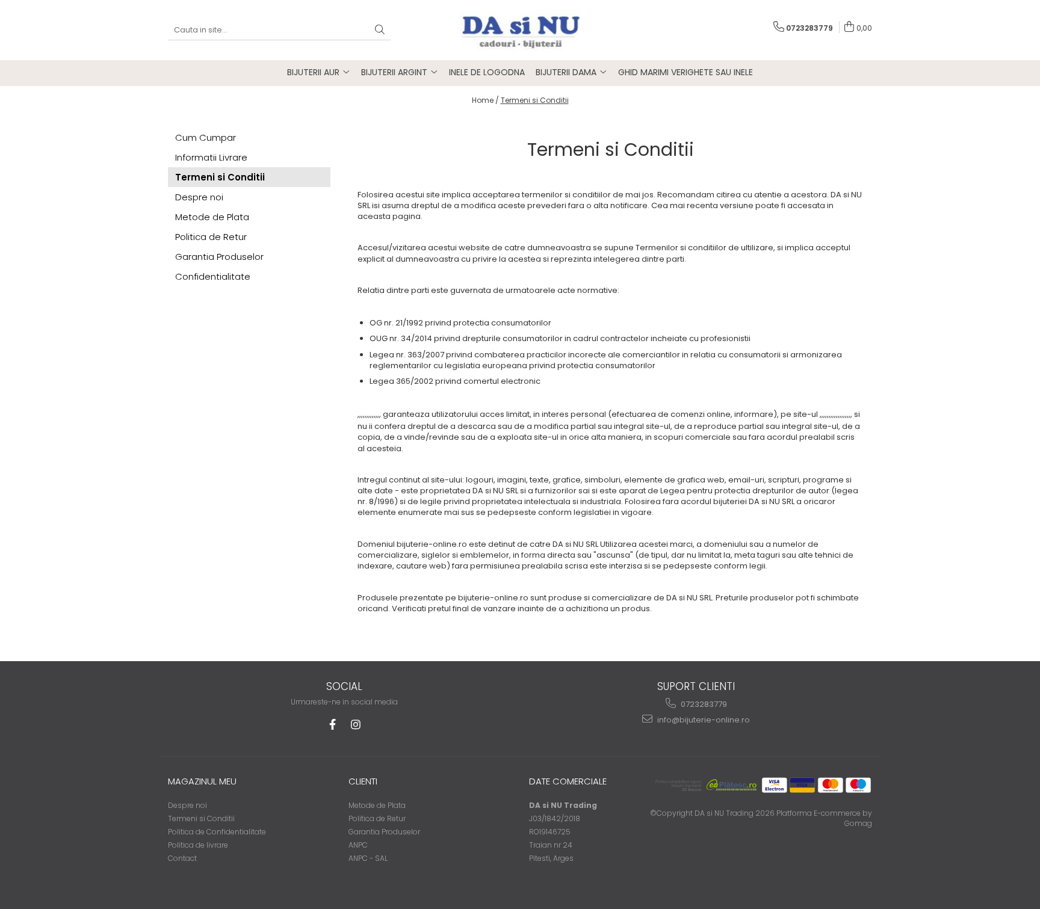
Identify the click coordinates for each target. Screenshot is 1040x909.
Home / (485, 100)
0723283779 (703, 704)
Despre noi (199, 197)
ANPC (358, 845)
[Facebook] (332, 724)
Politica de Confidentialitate (217, 832)
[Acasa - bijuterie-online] (520, 30)
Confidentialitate (212, 276)
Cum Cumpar (205, 137)
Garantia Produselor (219, 256)
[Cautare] (380, 30)
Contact (182, 858)
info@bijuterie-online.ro (702, 720)
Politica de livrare (198, 845)
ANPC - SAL (368, 858)
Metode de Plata (212, 217)
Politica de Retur (211, 236)
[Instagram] (355, 724)
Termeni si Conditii (535, 100)
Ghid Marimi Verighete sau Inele (685, 72)
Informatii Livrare (211, 157)
